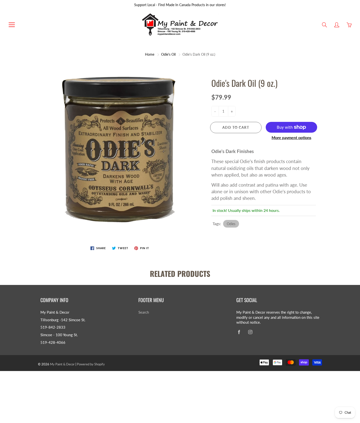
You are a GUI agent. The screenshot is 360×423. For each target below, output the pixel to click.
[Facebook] (239, 332)
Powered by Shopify (91, 364)
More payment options (291, 137)
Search (143, 312)
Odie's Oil (168, 54)
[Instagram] (250, 332)
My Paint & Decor (62, 364)
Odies (231, 224)
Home (149, 54)
